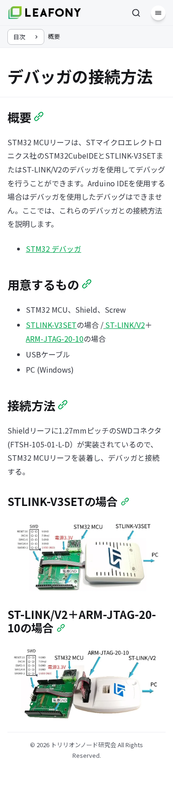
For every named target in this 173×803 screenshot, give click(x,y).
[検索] (136, 13)
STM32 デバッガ (53, 248)
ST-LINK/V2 (124, 324)
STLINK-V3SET (51, 324)
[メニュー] (158, 13)
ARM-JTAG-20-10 (55, 338)
